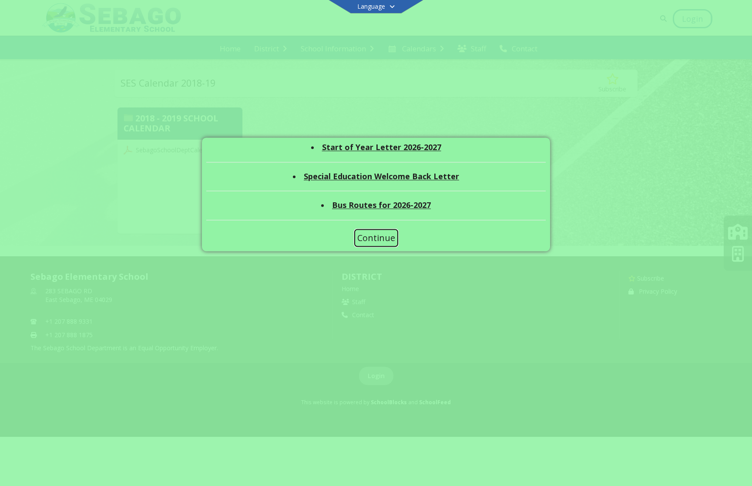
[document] (376, 181)
